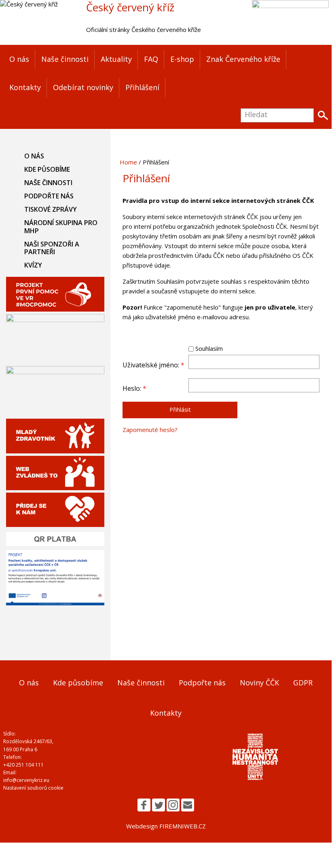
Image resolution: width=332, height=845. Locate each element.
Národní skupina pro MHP (60, 226)
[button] (143, 805)
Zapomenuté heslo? (150, 430)
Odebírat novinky (83, 87)
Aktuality (116, 59)
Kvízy (33, 265)
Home (128, 162)
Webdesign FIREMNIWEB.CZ (166, 826)
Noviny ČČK (259, 682)
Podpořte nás (49, 196)
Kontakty (25, 87)
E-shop (182, 59)
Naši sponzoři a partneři (51, 248)
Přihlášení (142, 87)
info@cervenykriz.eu (26, 780)
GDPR (303, 682)
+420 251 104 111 (23, 764)
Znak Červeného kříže (243, 59)
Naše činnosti (65, 59)
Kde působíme (47, 169)
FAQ (151, 59)
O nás (19, 59)
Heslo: (134, 388)
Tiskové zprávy (50, 209)
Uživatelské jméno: (153, 364)
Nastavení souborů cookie (33, 787)
